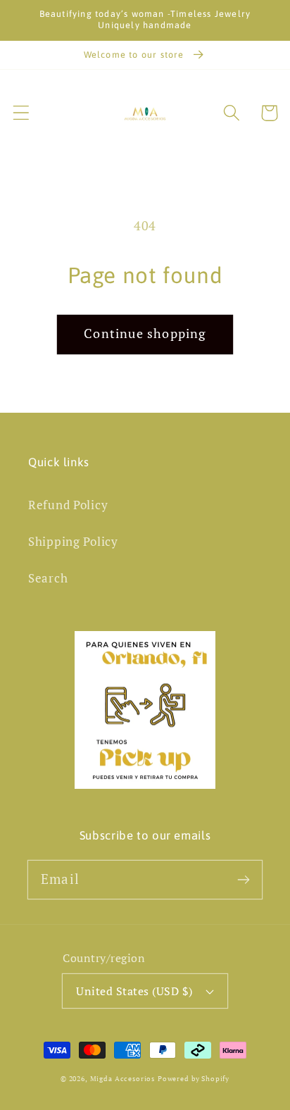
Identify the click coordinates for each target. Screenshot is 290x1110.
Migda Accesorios (122, 1078)
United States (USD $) (134, 991)
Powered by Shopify (193, 1078)
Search (48, 578)
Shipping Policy (73, 541)
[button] (21, 113)
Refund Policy (68, 505)
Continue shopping (145, 333)
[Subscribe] (243, 879)
